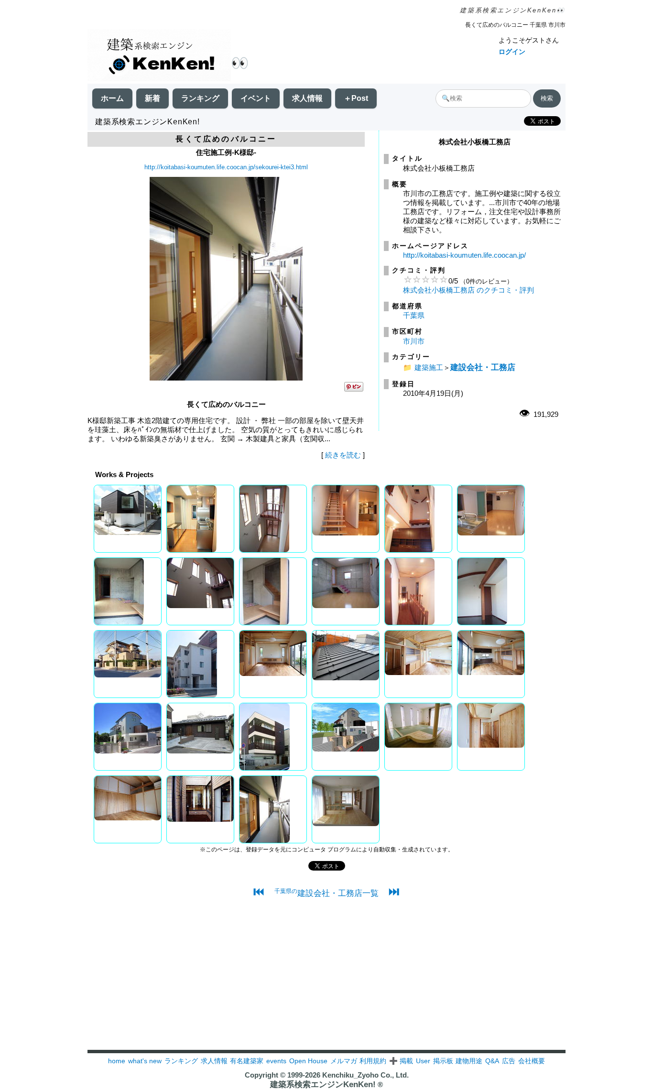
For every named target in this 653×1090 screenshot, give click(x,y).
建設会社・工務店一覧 (326, 893)
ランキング (200, 98)
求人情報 (307, 98)
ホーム (112, 98)
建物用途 (469, 1061)
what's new (145, 1061)
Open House (308, 1061)
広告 (508, 1061)
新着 (152, 98)
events (276, 1061)
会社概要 (531, 1061)
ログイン (512, 51)
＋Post (356, 98)
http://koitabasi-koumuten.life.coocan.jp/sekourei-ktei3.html (226, 167)
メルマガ (343, 1061)
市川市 (413, 341)
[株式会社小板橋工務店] (226, 378)
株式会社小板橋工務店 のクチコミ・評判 (468, 290)
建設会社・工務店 (482, 367)
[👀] (159, 56)
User (423, 1061)
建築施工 (428, 367)
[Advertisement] (326, 983)
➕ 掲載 (401, 1061)
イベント (255, 98)
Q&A (492, 1061)
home (116, 1061)
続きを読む (343, 455)
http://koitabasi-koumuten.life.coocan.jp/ (464, 255)
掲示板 (443, 1061)
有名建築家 (246, 1061)
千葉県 (413, 315)
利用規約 (372, 1061)
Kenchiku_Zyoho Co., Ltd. (365, 1075)
